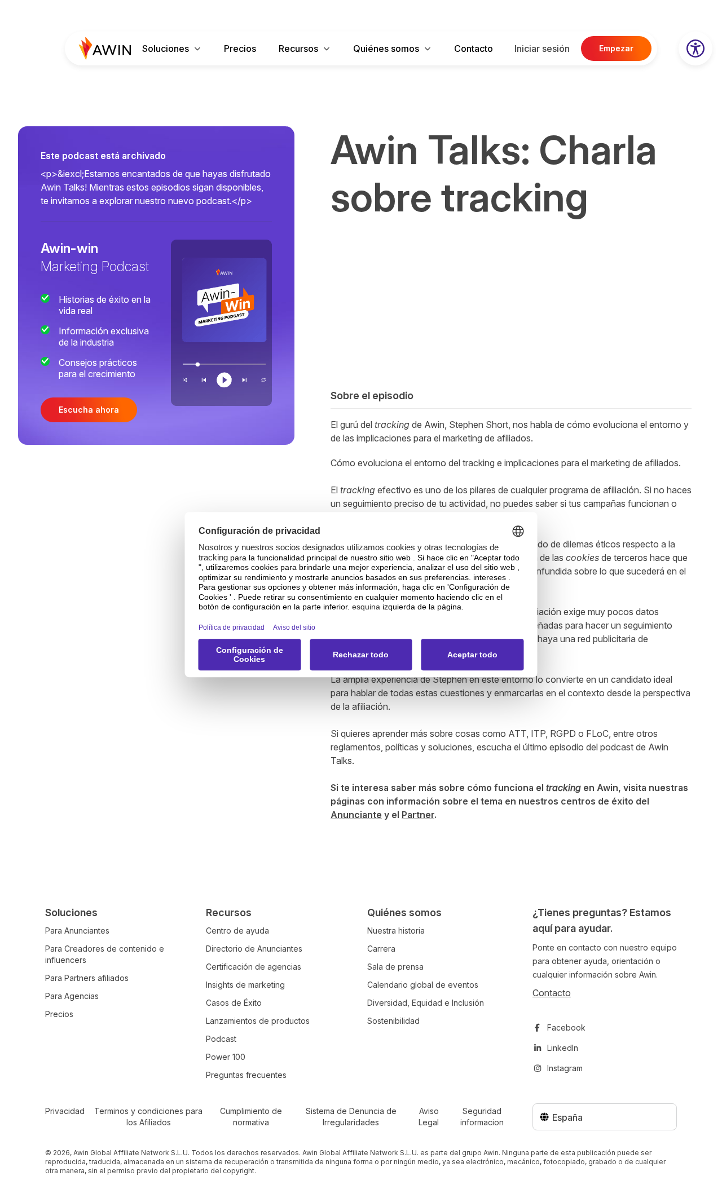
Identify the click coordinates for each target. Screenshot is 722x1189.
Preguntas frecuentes (246, 1075)
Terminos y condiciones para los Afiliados (148, 1116)
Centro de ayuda (237, 930)
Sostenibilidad (393, 1021)
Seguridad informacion (482, 1116)
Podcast (221, 1039)
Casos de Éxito (234, 1002)
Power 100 (225, 1057)
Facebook (566, 1027)
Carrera (381, 948)
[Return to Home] (104, 48)
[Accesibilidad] (695, 48)
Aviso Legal (429, 1116)
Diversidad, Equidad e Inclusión (425, 1002)
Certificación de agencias (253, 966)
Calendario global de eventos (422, 984)
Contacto (473, 48)
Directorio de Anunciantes (254, 948)
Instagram (565, 1068)
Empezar (616, 48)
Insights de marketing (245, 984)
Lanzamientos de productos (258, 1021)
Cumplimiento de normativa (251, 1116)
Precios (240, 48)
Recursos (298, 48)
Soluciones (165, 48)
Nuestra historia (396, 930)
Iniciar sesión (542, 48)
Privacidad (65, 1111)
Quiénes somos (386, 48)
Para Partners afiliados (87, 978)
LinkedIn (562, 1048)
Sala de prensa (395, 966)
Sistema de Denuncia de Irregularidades (351, 1116)
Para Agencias (72, 996)
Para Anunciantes (77, 930)
